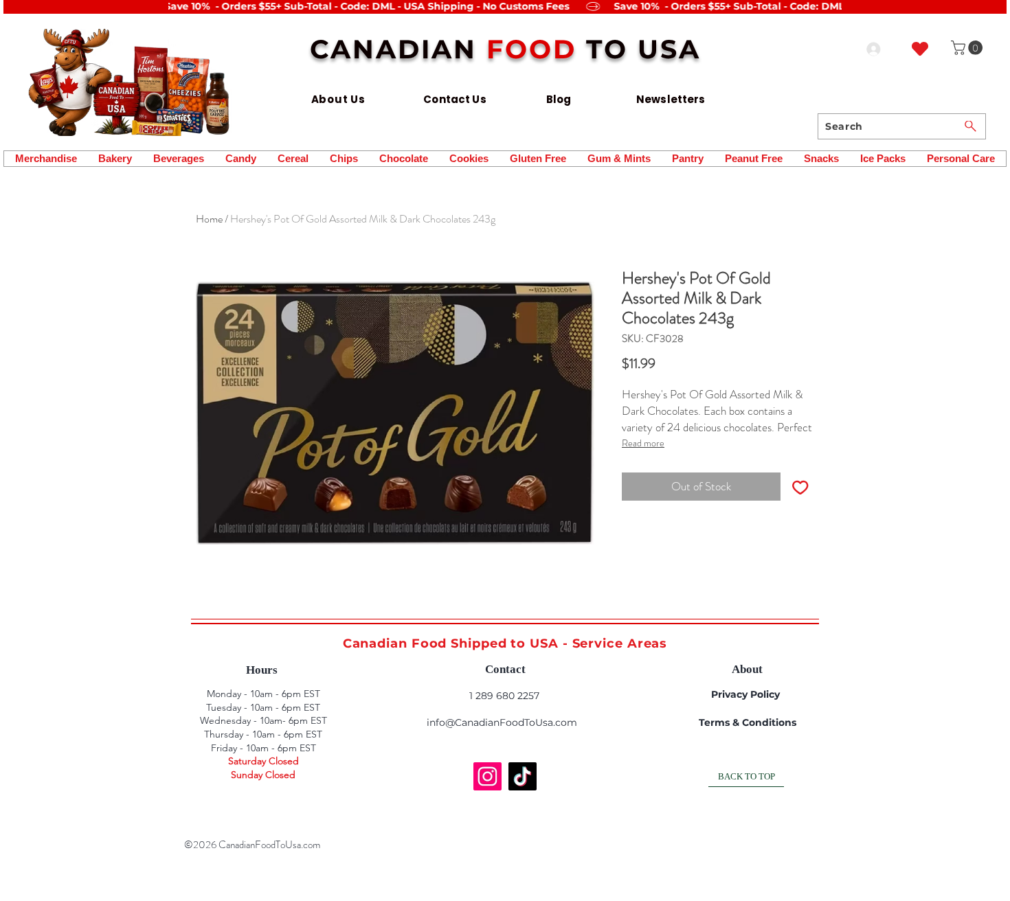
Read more (643, 443)
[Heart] (920, 48)
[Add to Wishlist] (800, 486)
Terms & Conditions (747, 722)
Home (209, 219)
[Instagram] (487, 776)
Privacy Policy (745, 694)
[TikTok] (522, 776)
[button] (968, 48)
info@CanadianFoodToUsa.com (502, 722)
